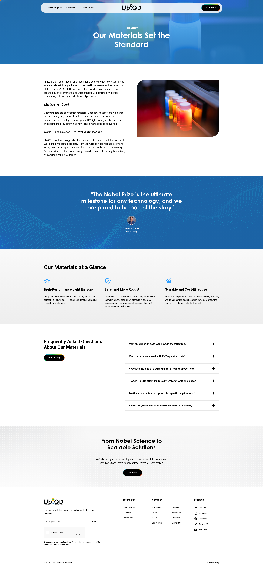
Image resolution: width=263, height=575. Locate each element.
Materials (127, 513)
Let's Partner (133, 472)
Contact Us (176, 523)
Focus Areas (128, 518)
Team (154, 513)
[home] (131, 8)
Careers (175, 508)
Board (154, 518)
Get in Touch (211, 7)
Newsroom (88, 7)
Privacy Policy (213, 562)
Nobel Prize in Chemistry (70, 81)
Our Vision (156, 508)
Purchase (176, 518)
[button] (55, 8)
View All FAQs (54, 357)
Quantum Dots (129, 508)
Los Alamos (157, 523)
